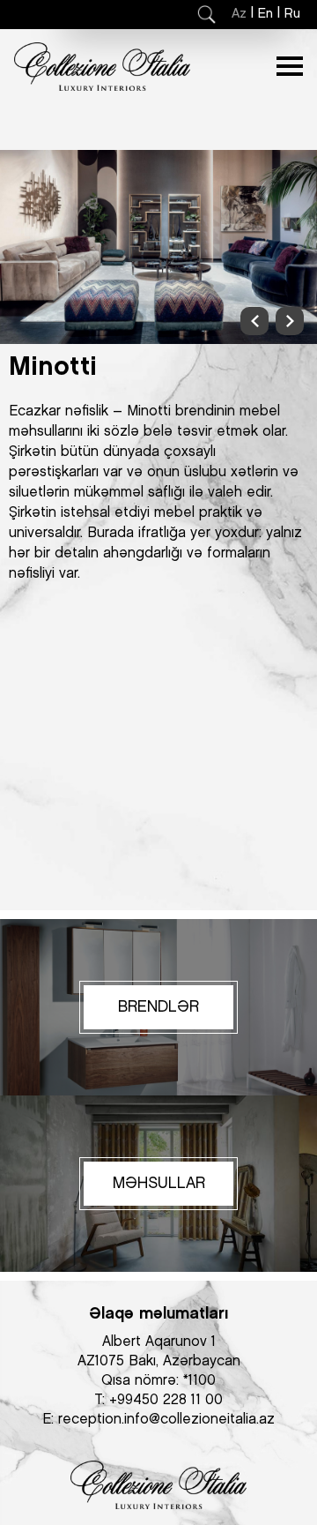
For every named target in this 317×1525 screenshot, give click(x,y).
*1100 (199, 1380)
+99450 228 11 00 (166, 1400)
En (265, 14)
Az (239, 14)
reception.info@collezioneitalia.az (166, 1419)
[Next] (290, 321)
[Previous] (254, 321)
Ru (292, 14)
